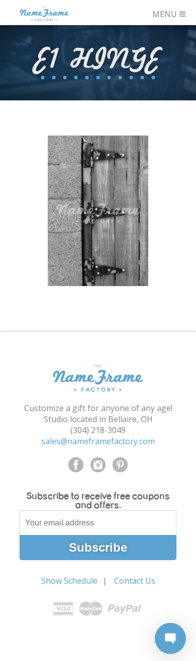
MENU (169, 13)
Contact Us (134, 580)
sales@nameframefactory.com (98, 441)
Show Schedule (69, 580)
